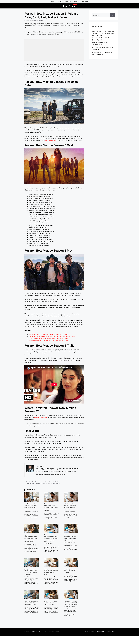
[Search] (112, 15)
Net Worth (85, 1)
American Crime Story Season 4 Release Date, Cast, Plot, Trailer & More (52, 336)
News (59, 1)
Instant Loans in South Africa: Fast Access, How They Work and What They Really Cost (103, 33)
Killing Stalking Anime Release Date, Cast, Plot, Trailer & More (48, 338)
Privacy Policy (101, 632)
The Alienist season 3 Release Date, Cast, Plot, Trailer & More (48, 334)
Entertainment (67, 1)
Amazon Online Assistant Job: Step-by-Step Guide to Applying (43, 483)
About (86, 632)
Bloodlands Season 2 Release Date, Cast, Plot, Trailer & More (48, 340)
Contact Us (92, 632)
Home (52, 1)
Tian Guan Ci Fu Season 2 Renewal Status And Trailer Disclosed (43, 482)
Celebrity (76, 1)
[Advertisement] (54, 50)
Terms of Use (111, 632)
